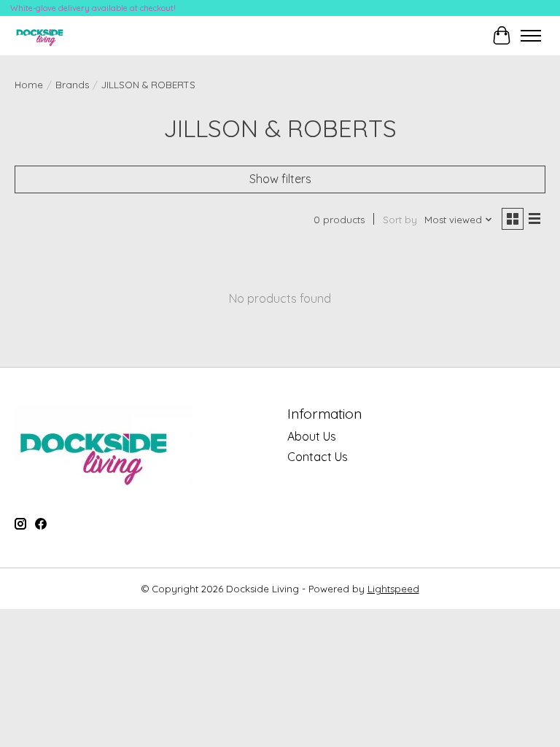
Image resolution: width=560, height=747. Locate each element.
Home (29, 84)
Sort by (400, 219)
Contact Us (317, 456)
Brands (72, 84)
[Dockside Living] (43, 35)
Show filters (280, 178)
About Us (311, 436)
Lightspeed (393, 589)
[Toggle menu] (530, 35)
